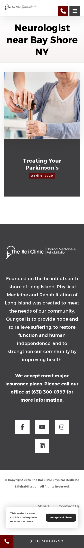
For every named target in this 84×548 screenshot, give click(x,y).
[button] (22, 427)
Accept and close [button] (61, 517)
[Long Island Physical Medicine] (21, 7)
